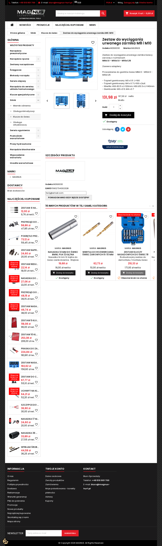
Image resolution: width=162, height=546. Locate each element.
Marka (127, 48)
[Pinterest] (128, 129)
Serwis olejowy (18, 81)
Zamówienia (51, 484)
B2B (77, 2)
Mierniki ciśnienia (22, 105)
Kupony (49, 500)
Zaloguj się (129, 2)
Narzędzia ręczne (19, 58)
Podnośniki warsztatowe (17, 137)
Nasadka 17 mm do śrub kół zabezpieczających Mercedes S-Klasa (30, 419)
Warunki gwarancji (17, 496)
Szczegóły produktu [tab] (60, 155)
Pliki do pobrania (16, 500)
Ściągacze (15, 69)
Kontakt (89, 469)
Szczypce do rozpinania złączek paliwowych (30, 405)
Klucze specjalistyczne (22, 94)
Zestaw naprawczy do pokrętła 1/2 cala (30, 250)
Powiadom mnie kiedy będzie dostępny (68, 197)
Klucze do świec (21, 116)
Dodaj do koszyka (118, 115)
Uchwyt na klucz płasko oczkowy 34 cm (30, 391)
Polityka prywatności (17, 484)
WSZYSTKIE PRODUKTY (22, 45)
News (92, 25)
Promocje (43, 25)
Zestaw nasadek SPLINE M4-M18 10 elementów (30, 306)
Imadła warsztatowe (21, 163)
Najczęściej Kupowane (23, 199)
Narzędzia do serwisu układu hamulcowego (22, 88)
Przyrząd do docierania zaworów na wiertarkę (30, 222)
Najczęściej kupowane (69, 25)
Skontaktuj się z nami (18, 517)
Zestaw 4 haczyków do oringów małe (30, 208)
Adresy (49, 496)
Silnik (13, 100)
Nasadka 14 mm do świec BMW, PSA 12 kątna (63, 253)
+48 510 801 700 (27, 2)
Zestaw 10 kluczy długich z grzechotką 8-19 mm (30, 334)
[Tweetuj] (122, 129)
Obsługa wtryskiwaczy (20, 123)
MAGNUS (16, 176)
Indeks (106, 48)
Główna (13, 40)
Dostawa (12, 488)
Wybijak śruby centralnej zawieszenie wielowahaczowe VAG (30, 447)
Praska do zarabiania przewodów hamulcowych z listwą (30, 348)
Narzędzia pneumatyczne (18, 52)
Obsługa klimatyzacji (23, 111)
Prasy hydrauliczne (20, 143)
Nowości (25, 25)
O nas (10, 476)
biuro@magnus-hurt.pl (60, 2)
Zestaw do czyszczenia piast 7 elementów (30, 376)
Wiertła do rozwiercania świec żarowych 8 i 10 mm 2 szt (98, 254)
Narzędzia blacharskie (22, 149)
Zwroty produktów (54, 480)
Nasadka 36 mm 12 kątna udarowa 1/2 (30, 433)
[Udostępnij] (117, 129)
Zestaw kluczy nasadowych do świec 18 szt (132, 254)
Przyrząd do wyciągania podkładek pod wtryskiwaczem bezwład (30, 292)
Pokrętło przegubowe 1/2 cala (30, 236)
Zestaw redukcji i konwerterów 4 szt (30, 264)
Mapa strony (13, 521)
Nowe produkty (15, 509)
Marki (11, 171)
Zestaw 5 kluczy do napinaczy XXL (30, 320)
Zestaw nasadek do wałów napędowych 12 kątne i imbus (30, 362)
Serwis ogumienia (20, 130)
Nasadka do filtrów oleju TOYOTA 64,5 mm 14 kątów (30, 278)
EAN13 (48, 188)
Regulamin (13, 480)
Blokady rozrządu (19, 75)
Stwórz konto (146, 2)
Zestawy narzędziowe (22, 64)
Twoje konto (54, 469)
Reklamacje (13, 492)
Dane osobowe (53, 476)
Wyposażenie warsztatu (17, 156)
